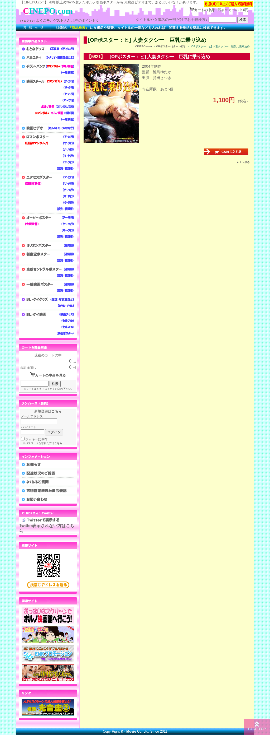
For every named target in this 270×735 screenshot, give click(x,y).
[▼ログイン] (27, 20)
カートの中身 (204, 10)
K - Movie (128, 731)
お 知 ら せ (33, 27)
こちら (56, 411)
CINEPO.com (143, 46)
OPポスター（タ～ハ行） (171, 46)
